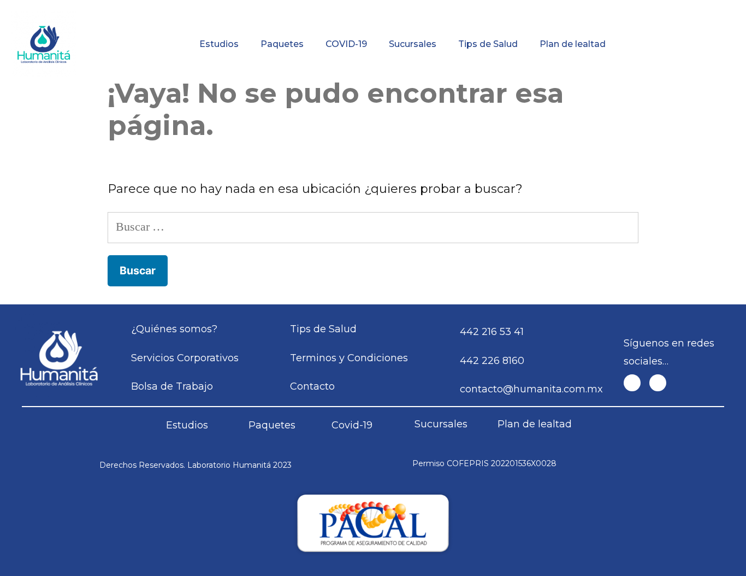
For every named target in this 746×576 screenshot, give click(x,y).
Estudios (219, 44)
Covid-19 (351, 425)
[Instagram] (657, 382)
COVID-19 (346, 44)
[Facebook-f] (632, 382)
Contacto (685, 8)
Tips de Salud (488, 44)
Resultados (425, 8)
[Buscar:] (373, 226)
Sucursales (412, 44)
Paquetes (282, 44)
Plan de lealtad (573, 44)
